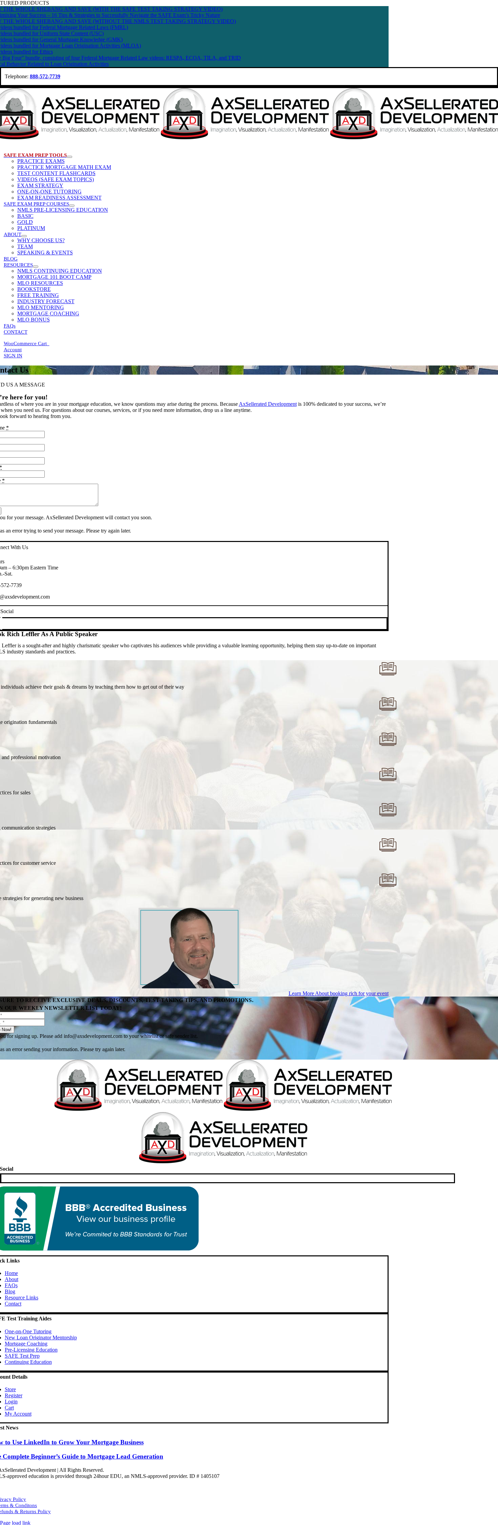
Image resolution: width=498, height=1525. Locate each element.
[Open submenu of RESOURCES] (35, 267)
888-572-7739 (45, 76)
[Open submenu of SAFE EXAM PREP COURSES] (72, 206)
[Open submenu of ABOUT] (24, 236)
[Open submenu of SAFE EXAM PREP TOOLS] (69, 157)
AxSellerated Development (268, 404)
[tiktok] (1, 623)
